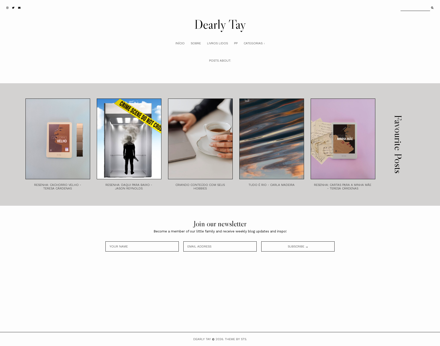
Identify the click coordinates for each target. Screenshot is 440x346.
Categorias (253, 43)
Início (180, 43)
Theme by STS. (236, 339)
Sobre (196, 43)
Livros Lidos (217, 43)
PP (236, 43)
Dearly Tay (220, 24)
